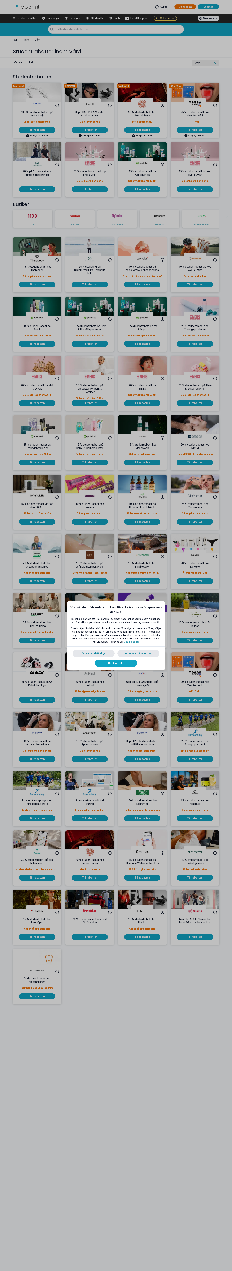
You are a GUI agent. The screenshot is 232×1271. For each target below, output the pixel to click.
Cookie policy (131, 642)
